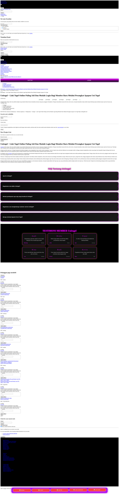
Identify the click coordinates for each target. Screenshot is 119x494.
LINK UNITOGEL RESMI (6, 71)
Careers (4, 454)
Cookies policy (6, 465)
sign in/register (60, 127)
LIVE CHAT (98, 489)
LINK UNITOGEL (4, 67)
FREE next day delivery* (16, 76)
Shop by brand (6, 446)
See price (2, 283)
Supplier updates (6, 448)
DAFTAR (2, 74)
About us (5, 453)
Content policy (6, 464)
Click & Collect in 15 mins (5, 76)
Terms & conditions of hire (8, 469)
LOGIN (2, 73)
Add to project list (4, 125)
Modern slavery (6, 466)
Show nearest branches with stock (8, 426)
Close (2, 129)
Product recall (5, 443)
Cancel (2, 140)
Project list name (3, 136)
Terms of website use (7, 471)
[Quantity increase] (1, 290)
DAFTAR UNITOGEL (5, 70)
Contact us (5, 455)
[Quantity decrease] (3, 290)
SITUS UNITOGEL (4, 72)
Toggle (2, 59)
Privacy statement (6, 467)
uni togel (10, 153)
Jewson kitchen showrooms (8, 457)
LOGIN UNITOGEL (4, 66)
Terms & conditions (7, 468)
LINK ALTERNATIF (79, 489)
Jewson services (6, 456)
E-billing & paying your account (9, 442)
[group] (1, 426)
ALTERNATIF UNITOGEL (6, 68)
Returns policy (6, 445)
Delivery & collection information (9, 441)
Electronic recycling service (8, 460)
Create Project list (4, 139)
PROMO (22, 490)
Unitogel (2, 65)
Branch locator (6, 440)
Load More (3, 436)
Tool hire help (5, 449)
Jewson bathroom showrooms (9, 458)
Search (1, 10)
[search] (6, 11)
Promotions (5, 444)
